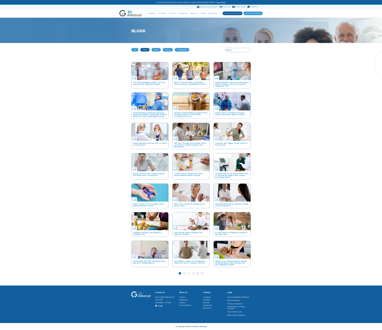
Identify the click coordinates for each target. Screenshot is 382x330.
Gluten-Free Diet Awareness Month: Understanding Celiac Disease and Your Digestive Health (231, 263)
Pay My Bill (226, 7)
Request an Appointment (209, 7)
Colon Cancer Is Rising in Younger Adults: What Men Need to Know (230, 114)
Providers (162, 13)
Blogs (145, 50)
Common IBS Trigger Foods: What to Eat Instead (231, 144)
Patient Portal (240, 7)
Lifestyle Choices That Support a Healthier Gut (147, 233)
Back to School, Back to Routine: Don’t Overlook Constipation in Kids (189, 83)
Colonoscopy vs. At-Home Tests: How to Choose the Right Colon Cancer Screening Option (231, 175)
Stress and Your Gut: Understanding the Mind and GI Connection (148, 174)
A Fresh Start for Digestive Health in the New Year (231, 233)
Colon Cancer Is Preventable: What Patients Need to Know (148, 205)
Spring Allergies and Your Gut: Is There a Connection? (150, 144)
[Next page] (202, 273)
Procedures (183, 13)
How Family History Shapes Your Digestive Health (188, 233)
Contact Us (254, 7)
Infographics (182, 50)
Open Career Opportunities (232, 13)
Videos (167, 50)
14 (197, 273)
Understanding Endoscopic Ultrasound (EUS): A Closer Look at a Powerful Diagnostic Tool (232, 84)
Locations (152, 13)
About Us (194, 13)
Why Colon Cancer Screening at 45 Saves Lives (189, 205)
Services (172, 13)
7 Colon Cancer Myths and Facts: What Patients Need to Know (188, 174)
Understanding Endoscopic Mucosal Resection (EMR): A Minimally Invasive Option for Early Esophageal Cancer (150, 114)
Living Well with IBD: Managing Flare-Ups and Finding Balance (150, 262)
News (203, 13)
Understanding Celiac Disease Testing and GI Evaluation (231, 205)
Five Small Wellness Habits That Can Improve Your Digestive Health (149, 83)
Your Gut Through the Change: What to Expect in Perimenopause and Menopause (190, 145)
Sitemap (203, 326)
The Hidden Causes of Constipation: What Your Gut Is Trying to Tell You (190, 262)
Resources (213, 13)
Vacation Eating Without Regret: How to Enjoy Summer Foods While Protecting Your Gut (190, 114)
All (135, 50)
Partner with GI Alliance (253, 13)
